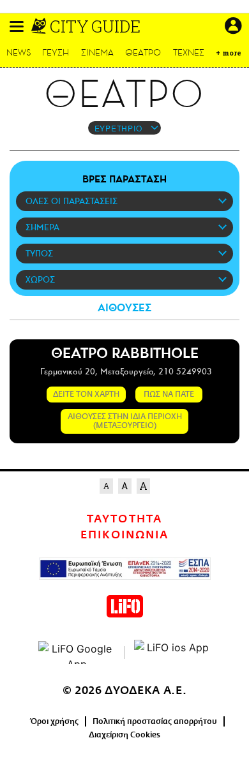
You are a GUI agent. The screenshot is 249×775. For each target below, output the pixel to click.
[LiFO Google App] (76, 652)
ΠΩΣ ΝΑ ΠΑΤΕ (169, 394)
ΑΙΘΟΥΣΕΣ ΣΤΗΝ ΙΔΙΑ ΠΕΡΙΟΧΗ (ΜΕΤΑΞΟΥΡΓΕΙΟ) (125, 421)
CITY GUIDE (95, 26)
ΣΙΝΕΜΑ (97, 52)
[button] (16, 26)
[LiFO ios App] (172, 652)
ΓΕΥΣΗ (55, 52)
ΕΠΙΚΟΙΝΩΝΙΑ (124, 535)
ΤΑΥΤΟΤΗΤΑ (124, 519)
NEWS (18, 52)
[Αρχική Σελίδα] (40, 26)
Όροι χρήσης (55, 721)
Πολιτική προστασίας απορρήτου (155, 721)
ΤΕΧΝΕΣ (188, 52)
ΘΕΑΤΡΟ (143, 52)
